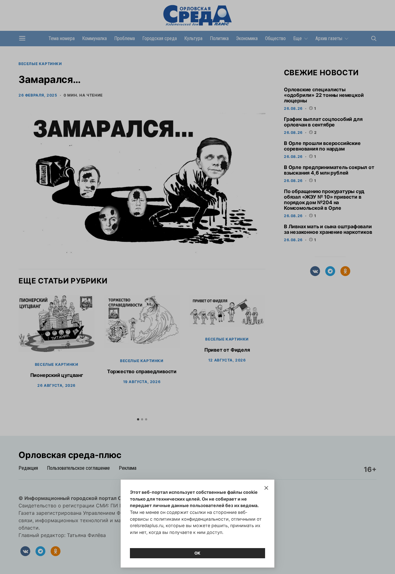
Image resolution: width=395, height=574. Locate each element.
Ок (197, 553)
